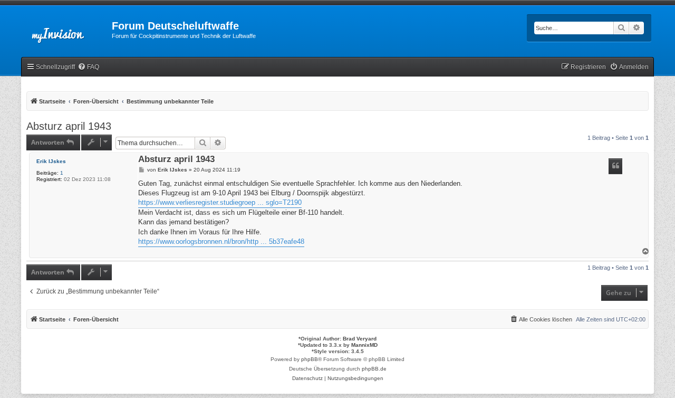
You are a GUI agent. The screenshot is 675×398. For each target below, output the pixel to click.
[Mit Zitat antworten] (615, 166)
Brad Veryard (360, 339)
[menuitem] (88, 67)
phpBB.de (374, 369)
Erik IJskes (51, 161)
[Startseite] (66, 29)
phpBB (309, 359)
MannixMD (364, 345)
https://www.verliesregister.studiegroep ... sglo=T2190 (220, 202)
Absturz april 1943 (68, 126)
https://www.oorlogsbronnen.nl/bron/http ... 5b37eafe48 (221, 241)
